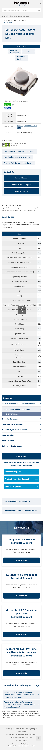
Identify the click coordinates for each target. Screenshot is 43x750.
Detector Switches (10, 419)
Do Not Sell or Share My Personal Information (21, 734)
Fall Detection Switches (12, 446)
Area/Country (22, 741)
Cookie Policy (21, 731)
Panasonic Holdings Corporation (22, 737)
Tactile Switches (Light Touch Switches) (15, 20)
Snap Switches (8, 435)
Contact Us (21, 560)
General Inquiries (21, 191)
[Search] (39, 10)
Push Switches (8, 440)
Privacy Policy (30, 728)
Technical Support (21, 178)
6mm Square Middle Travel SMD (17, 409)
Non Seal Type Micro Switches (14, 430)
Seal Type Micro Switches (12, 424)
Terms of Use (19, 728)
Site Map (9, 728)
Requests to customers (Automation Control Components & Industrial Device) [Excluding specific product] (19, 694)
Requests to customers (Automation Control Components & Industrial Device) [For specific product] (19, 704)
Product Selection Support (21, 184)
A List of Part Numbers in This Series (18, 163)
